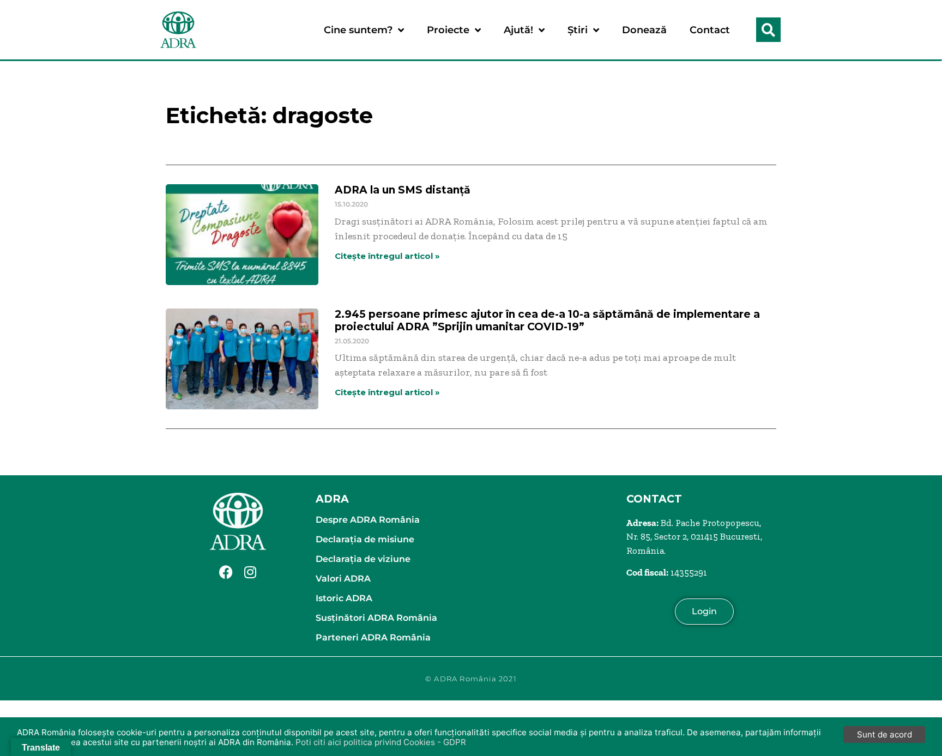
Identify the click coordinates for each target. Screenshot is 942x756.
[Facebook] (226, 572)
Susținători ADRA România (376, 618)
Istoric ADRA (344, 598)
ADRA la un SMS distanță (402, 190)
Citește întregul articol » (387, 256)
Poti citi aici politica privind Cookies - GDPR (380, 742)
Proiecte (448, 30)
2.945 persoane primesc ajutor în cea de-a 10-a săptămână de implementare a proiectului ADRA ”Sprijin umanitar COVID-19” (547, 320)
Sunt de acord (884, 734)
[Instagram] (250, 572)
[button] (768, 29)
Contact (710, 30)
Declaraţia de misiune (365, 539)
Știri (577, 30)
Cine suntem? (358, 30)
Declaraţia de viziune (363, 559)
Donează (644, 30)
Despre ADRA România (368, 520)
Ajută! (518, 30)
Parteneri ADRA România (373, 637)
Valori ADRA (343, 578)
